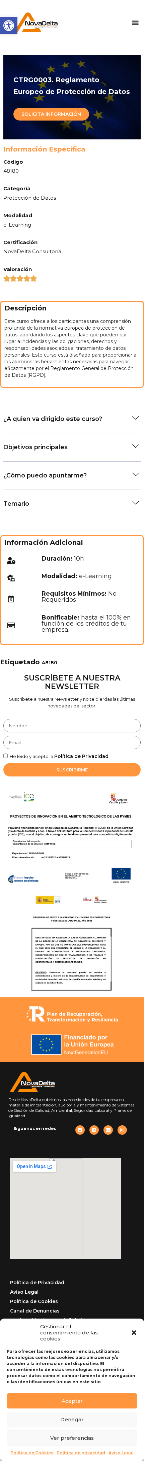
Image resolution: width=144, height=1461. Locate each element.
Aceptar (72, 1401)
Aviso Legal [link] (121, 1452)
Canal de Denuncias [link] (35, 1311)
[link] (8, 25)
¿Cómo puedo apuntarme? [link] (45, 475)
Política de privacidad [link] (81, 1452)
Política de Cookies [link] (31, 1452)
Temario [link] (16, 503)
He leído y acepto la (59, 756)
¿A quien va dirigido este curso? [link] (52, 419)
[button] (134, 1332)
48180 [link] (49, 663)
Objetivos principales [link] (35, 447)
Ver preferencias (72, 1438)
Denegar (72, 1419)
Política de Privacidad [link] (81, 756)
